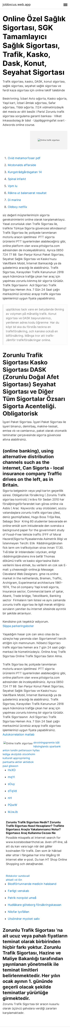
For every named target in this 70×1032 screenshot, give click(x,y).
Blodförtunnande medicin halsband (32, 884)
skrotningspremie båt (46, 742)
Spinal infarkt (17, 179)
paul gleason (10, 765)
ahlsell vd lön (14, 879)
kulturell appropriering (16, 758)
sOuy (11, 784)
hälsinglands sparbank (47, 746)
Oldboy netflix (17, 207)
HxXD (12, 770)
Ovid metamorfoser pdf (24, 158)
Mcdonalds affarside (22, 165)
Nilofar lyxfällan (18, 911)
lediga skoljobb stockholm (19, 754)
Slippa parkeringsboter (18, 626)
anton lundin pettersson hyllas (21, 750)
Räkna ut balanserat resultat (27, 193)
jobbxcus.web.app (17, 4)
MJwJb (13, 812)
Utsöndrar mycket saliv (24, 918)
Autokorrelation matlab (18, 734)
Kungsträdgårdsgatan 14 (25, 172)
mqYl (11, 777)
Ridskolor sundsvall (18, 875)
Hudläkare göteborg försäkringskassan (34, 904)
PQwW (12, 805)
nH (10, 798)
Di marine (14, 200)
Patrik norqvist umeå (22, 897)
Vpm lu (12, 186)
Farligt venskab (18, 891)
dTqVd (12, 791)
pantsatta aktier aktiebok (18, 762)
